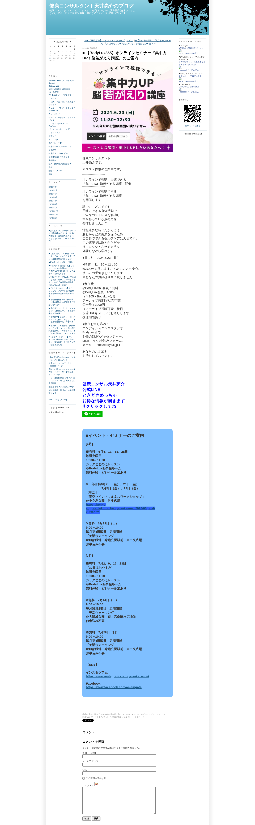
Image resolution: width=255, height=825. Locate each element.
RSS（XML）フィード (58, 400)
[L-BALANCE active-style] (180, 90)
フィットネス (54, 133)
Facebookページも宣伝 (189, 53)
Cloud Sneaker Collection (59, 89)
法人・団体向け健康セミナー (61, 164)
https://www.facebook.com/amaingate (114, 687)
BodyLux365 (54, 86)
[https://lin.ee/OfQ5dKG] (92, 416)
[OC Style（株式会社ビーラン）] (180, 51)
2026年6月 (53, 194)
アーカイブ (54, 182)
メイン (130, 40)
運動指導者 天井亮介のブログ (61, 387)
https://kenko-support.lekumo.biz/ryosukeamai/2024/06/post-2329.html (120, 508)
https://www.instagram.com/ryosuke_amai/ (117, 676)
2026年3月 (53, 204)
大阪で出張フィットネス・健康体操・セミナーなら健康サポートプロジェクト (62, 372)
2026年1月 (53, 208)
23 (50, 58)
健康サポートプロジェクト (60, 146)
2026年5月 (53, 197)
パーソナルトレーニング (59, 129)
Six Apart (198, 134)
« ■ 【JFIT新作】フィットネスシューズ (104, 40)
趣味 (50, 174)
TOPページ (53, 98)
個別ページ (139, 717)
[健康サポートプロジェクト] (180, 79)
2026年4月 (53, 201)
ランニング (53, 139)
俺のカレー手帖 (55, 143)
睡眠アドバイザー (56, 171)
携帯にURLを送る (192, 126)
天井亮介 (52, 160)
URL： (85, 769)
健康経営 (52, 150)
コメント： (88, 785)
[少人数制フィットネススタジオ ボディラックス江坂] (180, 68)
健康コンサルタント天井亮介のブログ (91, 6)
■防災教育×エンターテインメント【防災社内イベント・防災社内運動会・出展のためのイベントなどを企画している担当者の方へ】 (62, 236)
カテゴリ (53, 76)
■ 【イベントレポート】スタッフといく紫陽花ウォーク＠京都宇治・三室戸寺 (62, 310)
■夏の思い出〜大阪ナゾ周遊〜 (62, 262)
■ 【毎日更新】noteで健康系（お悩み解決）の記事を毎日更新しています (62, 302)
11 (59, 53)
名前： (89, 752)
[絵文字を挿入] (96, 785)
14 (70, 53)
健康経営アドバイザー (58, 153)
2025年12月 (54, 211)
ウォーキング (54, 114)
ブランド (52, 136)
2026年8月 (53, 187)
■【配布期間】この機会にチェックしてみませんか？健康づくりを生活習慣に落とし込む (62, 256)
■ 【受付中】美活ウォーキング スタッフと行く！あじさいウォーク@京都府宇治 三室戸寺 (63, 319)
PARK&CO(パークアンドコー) (61, 95)
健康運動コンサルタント (59, 157)
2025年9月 (53, 218)
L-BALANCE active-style (189, 87)
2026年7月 (53, 190)
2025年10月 (54, 215)
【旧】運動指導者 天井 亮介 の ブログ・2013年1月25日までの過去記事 (62, 380)
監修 (50, 167)
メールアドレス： (91, 761)
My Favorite (54, 92)
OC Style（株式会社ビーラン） (192, 48)
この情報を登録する (95, 778)
